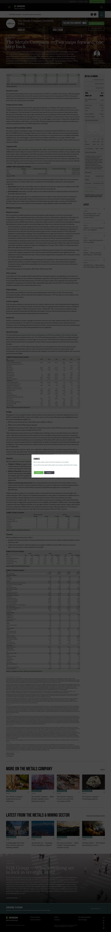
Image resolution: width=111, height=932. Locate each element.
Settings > (49, 472)
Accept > (38, 472)
